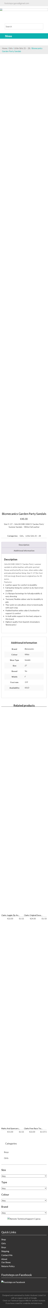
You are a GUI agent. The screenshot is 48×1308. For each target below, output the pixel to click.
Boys (6, 1152)
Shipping (5, 1251)
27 (26, 665)
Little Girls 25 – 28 (22, 48)
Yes (26, 671)
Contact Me (6, 1255)
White (27, 654)
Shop (3, 1239)
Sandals (27, 660)
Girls (11, 48)
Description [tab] (24, 545)
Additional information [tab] (24, 550)
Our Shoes (6, 1262)
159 (26, 682)
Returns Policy (8, 1266)
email (13, 5)
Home (4, 48)
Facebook (22, 8)
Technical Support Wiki (20, 1300)
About (4, 1259)
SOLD (27, 688)
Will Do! (37, 5)
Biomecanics (29, 649)
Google (34, 1298)
